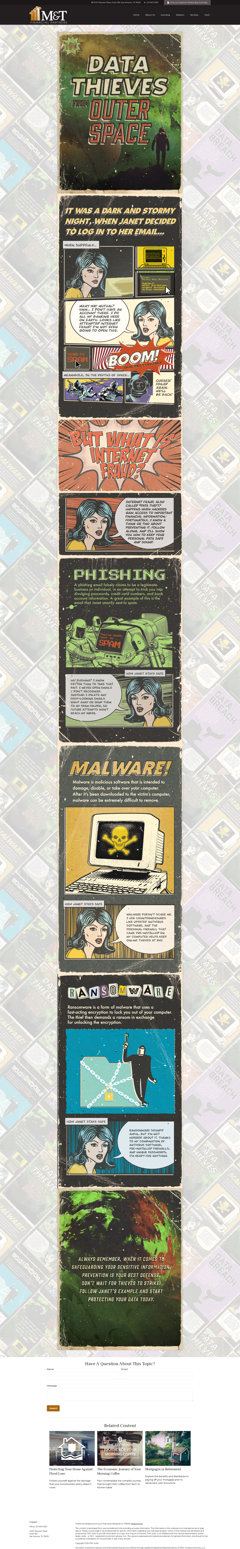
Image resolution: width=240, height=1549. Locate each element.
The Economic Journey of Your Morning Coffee (119, 1471)
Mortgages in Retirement (163, 1469)
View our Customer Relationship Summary (189, 2)
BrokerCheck (137, 1524)
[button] (136, 14)
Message (52, 1385)
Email (124, 1369)
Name (50, 1369)
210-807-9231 (152, 2)
